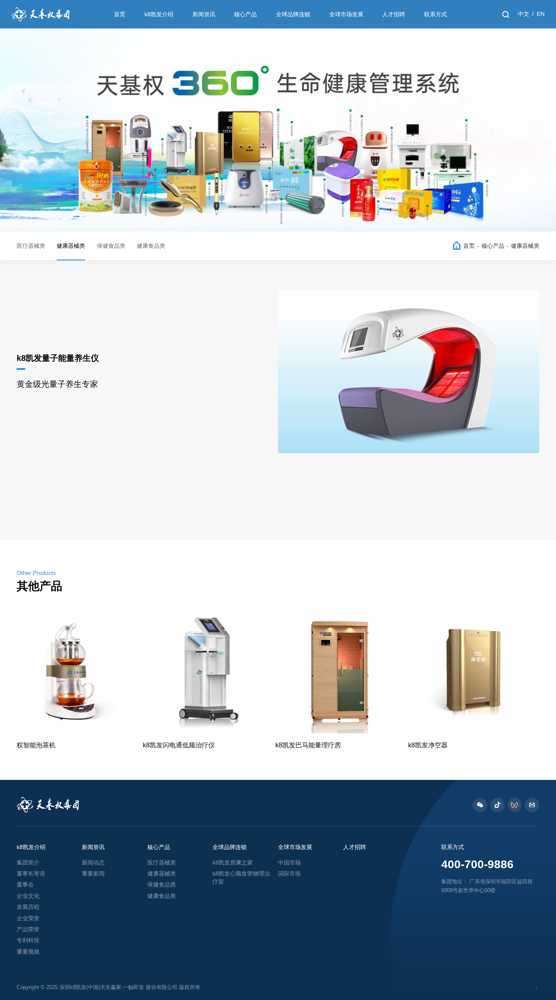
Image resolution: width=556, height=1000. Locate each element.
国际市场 (289, 874)
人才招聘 (393, 14)
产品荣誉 (28, 929)
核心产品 (245, 14)
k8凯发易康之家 (232, 863)
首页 (119, 14)
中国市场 (289, 863)
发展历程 (28, 907)
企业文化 (28, 896)
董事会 (25, 885)
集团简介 (28, 863)
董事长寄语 (31, 874)
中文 (523, 14)
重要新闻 (93, 874)
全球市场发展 (346, 14)
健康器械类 (71, 246)
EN (541, 14)
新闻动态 (93, 863)
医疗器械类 (31, 246)
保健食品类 (111, 246)
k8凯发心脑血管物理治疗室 (241, 878)
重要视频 (28, 952)
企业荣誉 (28, 918)
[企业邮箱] (532, 805)
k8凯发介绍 (158, 14)
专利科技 (28, 940)
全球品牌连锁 (293, 14)
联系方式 (435, 14)
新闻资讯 (204, 14)
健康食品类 (151, 246)
